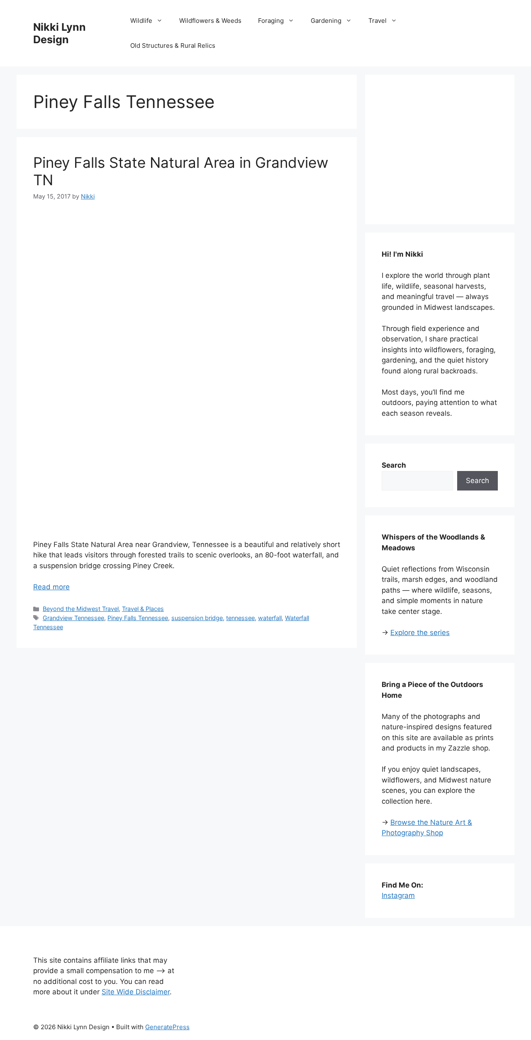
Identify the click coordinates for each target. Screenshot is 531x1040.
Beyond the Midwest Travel (81, 608)
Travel (377, 21)
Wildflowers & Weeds (210, 21)
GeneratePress (167, 1027)
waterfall (270, 617)
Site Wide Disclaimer (136, 992)
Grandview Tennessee (73, 617)
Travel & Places (143, 608)
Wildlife (141, 21)
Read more (51, 587)
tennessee (240, 617)
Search (477, 480)
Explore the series (420, 632)
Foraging (271, 21)
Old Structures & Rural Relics (172, 45)
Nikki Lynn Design (59, 33)
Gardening (326, 21)
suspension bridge (197, 617)
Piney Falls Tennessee (137, 617)
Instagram (398, 895)
